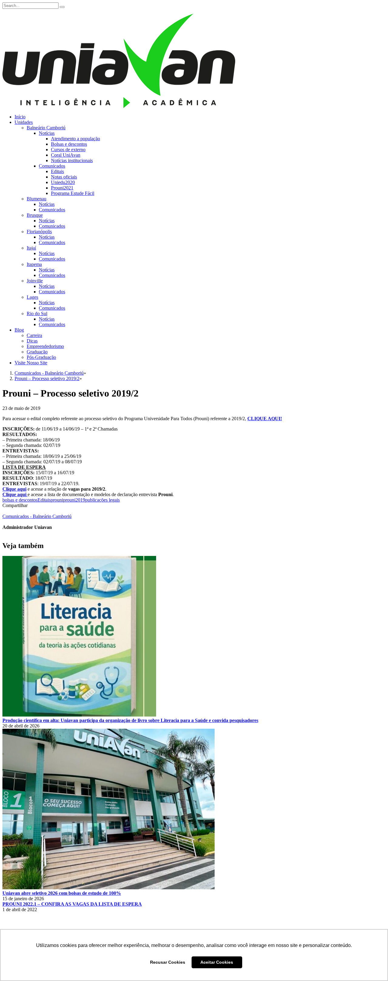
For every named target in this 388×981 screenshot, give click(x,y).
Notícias (47, 133)
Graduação (37, 351)
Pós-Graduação (41, 357)
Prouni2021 (62, 187)
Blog (19, 329)
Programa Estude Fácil (72, 193)
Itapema (34, 264)
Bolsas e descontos (69, 144)
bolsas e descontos (20, 499)
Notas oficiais (64, 176)
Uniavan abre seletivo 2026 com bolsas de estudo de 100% (61, 893)
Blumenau (36, 198)
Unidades (24, 122)
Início (20, 116)
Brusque (35, 215)
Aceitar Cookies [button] (216, 962)
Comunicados (52, 166)
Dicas (32, 340)
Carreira (34, 335)
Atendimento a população (75, 138)
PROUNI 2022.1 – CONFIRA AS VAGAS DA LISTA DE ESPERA (72, 904)
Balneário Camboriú (46, 127)
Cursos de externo (68, 149)
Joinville (35, 280)
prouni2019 (74, 499)
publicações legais (102, 499)
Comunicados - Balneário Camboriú (37, 516)
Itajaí (31, 247)
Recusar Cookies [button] (167, 962)
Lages (32, 297)
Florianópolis (39, 231)
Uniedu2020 (63, 182)
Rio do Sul (37, 313)
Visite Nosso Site (31, 362)
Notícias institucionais (72, 160)
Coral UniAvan (65, 155)
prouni (57, 499)
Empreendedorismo (45, 346)
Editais (57, 171)
